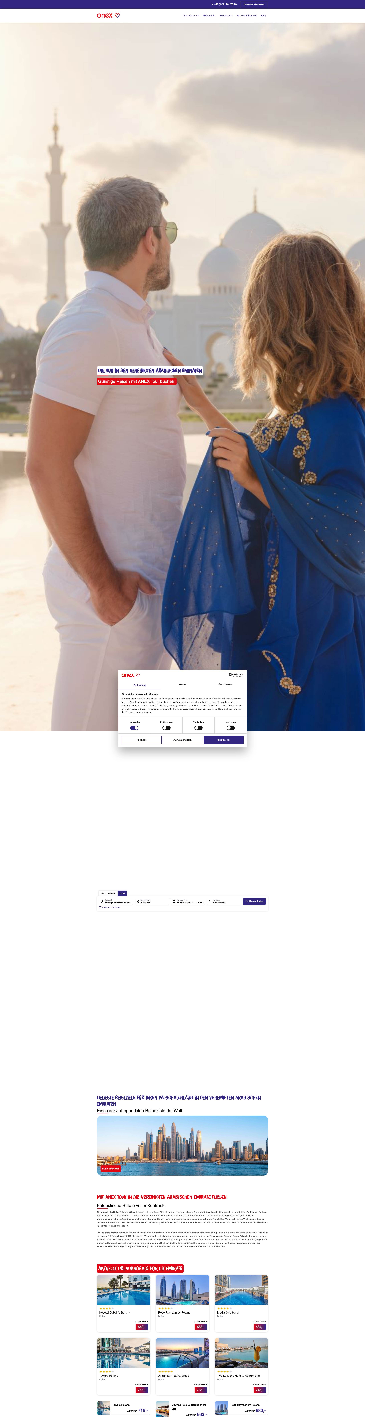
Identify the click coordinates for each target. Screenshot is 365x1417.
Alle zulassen (223, 740)
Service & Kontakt (246, 15)
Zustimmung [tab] (139, 685)
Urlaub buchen (190, 15)
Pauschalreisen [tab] (108, 893)
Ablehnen (141, 740)
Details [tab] (182, 684)
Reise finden (256, 901)
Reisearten (225, 15)
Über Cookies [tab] (225, 684)
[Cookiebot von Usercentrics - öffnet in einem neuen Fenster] (231, 675)
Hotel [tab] (122, 893)
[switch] (166, 728)
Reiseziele (209, 15)
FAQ (263, 15)
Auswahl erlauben (182, 740)
